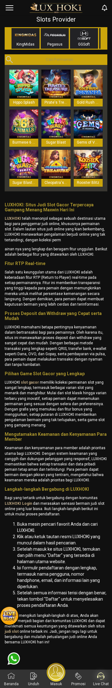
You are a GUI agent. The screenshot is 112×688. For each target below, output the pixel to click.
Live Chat (101, 684)
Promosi (78, 684)
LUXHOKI (13, 218)
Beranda (11, 684)
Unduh (33, 684)
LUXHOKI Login (18, 503)
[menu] (9, 8)
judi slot (12, 631)
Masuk (56, 684)
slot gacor (30, 382)
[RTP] (9, 616)
